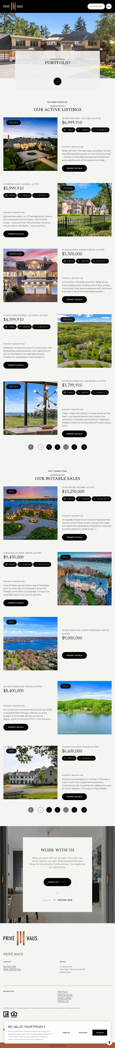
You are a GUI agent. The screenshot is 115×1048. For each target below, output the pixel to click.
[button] (57, 882)
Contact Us (63, 1001)
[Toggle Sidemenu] (109, 6)
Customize (83, 1032)
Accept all (100, 1032)
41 (74, 809)
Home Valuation (65, 995)
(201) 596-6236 (96, 6)
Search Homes (64, 998)
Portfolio (62, 992)
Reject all (66, 1032)
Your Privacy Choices (57, 1045)
